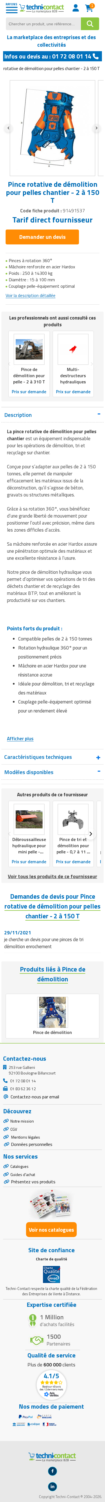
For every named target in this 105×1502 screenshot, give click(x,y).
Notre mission (22, 1121)
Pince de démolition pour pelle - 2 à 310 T (29, 375)
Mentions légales (25, 1137)
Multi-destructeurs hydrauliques (73, 375)
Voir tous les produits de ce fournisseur (52, 876)
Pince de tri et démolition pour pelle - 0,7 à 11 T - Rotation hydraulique (73, 851)
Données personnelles (31, 1144)
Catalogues (19, 1166)
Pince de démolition (52, 1032)
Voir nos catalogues (51, 1230)
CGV (13, 1129)
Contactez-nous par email (34, 1096)
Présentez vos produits (33, 1181)
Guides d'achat (22, 1174)
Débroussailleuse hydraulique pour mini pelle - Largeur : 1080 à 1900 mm (29, 851)
